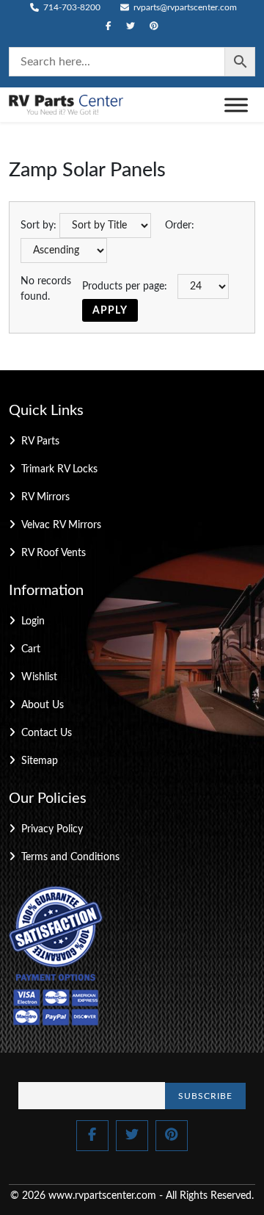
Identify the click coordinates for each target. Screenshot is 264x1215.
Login (33, 621)
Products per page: (124, 286)
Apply (110, 311)
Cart (30, 649)
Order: (179, 225)
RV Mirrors (45, 497)
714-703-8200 (70, 7)
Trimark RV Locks (59, 469)
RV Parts (40, 441)
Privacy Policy (52, 829)
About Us (42, 705)
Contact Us (46, 733)
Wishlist (39, 677)
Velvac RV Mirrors (61, 525)
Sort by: (38, 225)
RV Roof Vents (53, 553)
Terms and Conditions (70, 857)
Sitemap (39, 761)
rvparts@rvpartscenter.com (184, 7)
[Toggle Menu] (236, 105)
